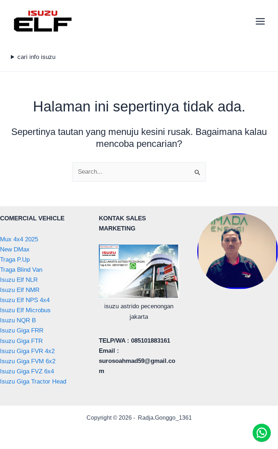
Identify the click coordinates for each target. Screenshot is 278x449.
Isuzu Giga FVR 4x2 (27, 351)
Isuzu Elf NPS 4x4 (25, 300)
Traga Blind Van (21, 269)
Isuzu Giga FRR (21, 330)
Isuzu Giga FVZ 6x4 (27, 371)
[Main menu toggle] (260, 21)
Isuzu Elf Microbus (25, 310)
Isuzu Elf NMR (19, 290)
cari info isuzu (36, 57)
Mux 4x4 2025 (19, 239)
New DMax (15, 249)
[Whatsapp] (262, 433)
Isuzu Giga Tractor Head (33, 381)
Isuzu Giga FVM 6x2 (27, 361)
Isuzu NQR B (18, 320)
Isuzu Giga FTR (21, 341)
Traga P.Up (15, 259)
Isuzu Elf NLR (19, 279)
